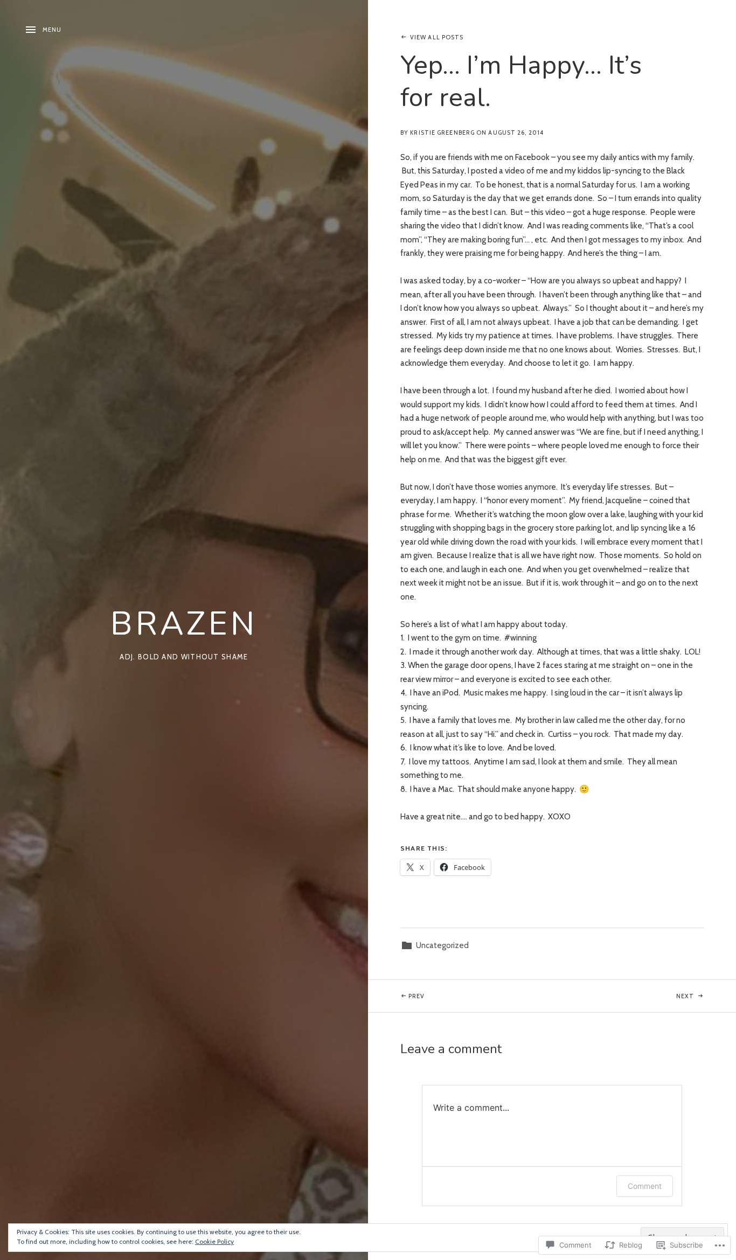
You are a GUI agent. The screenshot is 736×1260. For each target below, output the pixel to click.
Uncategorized (442, 945)
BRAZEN (184, 624)
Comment (645, 1186)
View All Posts (436, 37)
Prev (396, 996)
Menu (52, 29)
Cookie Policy (214, 1241)
